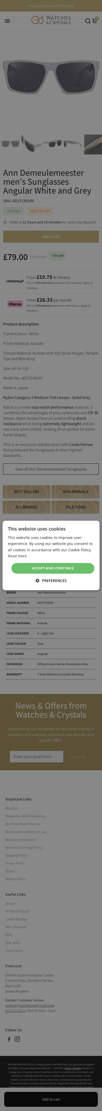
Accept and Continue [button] (53, 568)
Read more (17, 555)
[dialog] (51, 555)
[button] (51, 581)
